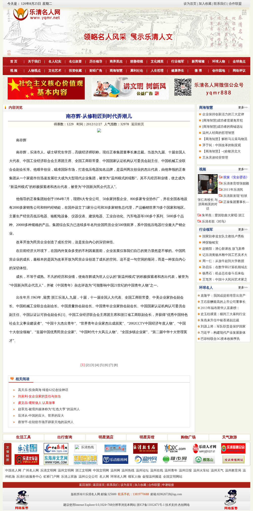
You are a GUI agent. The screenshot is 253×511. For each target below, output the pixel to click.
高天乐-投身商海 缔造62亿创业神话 (43, 390)
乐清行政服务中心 (29, 476)
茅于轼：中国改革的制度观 (221, 145)
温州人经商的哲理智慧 (218, 133)
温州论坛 (142, 470)
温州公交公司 (88, 476)
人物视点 (34, 70)
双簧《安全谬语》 (236, 177)
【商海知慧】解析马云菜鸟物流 (224, 139)
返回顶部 (85, 485)
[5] (102, 365)
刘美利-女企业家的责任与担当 (39, 396)
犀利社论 (136, 70)
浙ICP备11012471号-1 (151, 505)
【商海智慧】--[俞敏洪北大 (221, 151)
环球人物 (218, 61)
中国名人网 (13, 470)
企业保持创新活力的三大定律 (223, 114)
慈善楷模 (136, 61)
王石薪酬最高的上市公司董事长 (223, 302)
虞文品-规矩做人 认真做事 (36, 403)
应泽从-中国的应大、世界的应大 (41, 415)
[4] (97, 365)
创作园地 (218, 70)
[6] (106, 365)
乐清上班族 (69, 476)
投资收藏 (75, 70)
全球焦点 (239, 61)
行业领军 (177, 61)
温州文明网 (66, 470)
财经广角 (95, 70)
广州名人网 (31, 470)
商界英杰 (116, 61)
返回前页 (137, 124)
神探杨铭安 (210, 242)
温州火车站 (201, 470)
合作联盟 (235, 3)
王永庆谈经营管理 (215, 157)
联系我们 (220, 3)
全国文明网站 (172, 476)
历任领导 (95, 61)
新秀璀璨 (198, 61)
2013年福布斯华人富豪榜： (220, 308)
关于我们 (34, 61)
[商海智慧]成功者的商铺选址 (222, 126)
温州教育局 (233, 470)
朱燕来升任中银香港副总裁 (220, 320)
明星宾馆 (147, 437)
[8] (116, 365)
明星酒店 (106, 437)
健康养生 (177, 70)
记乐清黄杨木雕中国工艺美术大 (224, 255)
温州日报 (185, 470)
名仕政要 (75, 61)
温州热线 (128, 470)
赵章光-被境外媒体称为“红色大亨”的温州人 (49, 409)
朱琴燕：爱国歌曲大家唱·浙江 (223, 215)
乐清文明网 (48, 470)
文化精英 (157, 61)
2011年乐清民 (233, 189)
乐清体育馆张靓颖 (236, 183)
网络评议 (239, 70)
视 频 (13, 70)
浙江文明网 (83, 470)
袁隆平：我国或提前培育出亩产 (223, 295)
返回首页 (99, 485)
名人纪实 (54, 61)
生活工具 (23, 437)
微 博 (198, 70)
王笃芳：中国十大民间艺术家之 (224, 279)
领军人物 (134, 476)
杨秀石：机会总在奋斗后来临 (223, 273)
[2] (87, 365)
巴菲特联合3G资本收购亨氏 (220, 339)
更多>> (243, 107)
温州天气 (217, 470)
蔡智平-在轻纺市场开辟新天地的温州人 (46, 422)
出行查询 (64, 437)
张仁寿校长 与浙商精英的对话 (208, 204)
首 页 (13, 61)
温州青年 (171, 470)
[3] (92, 365)
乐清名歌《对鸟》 (215, 221)
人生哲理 (157, 70)
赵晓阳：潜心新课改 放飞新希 (223, 248)
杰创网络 (184, 505)
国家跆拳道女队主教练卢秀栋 (223, 236)
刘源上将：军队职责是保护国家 (223, 326)
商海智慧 (116, 70)
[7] (111, 365)
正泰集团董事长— (236, 202)
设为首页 (190, 3)
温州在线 (156, 470)
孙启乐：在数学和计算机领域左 (224, 267)
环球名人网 (118, 476)
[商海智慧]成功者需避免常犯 (222, 120)
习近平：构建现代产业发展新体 (223, 332)
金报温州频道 (152, 476)
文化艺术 (54, 70)
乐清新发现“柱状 (235, 196)
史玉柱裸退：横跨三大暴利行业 (223, 314)
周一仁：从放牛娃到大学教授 (223, 261)
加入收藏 (205, 3)
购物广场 (188, 437)
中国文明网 (101, 470)
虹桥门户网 (51, 476)
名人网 (104, 476)
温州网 (115, 470)
